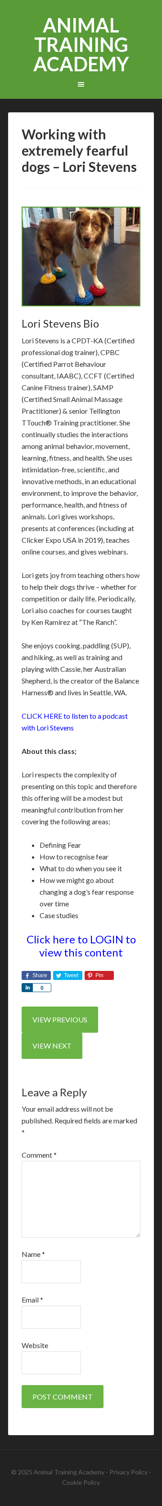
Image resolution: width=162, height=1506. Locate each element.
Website (35, 1345)
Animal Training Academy (81, 44)
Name (33, 1254)
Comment (39, 1154)
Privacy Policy (128, 1472)
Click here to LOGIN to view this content (81, 946)
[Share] (27, 987)
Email (32, 1299)
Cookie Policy (81, 1482)
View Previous (59, 1019)
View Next (52, 1045)
